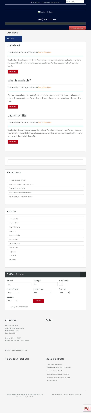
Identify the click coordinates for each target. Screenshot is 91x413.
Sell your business (56, 394)
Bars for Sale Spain (44, 52)
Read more (12, 71)
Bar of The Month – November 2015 (20, 196)
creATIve (31, 397)
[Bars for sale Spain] (45, 12)
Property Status (12, 289)
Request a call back (77, 28)
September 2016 (14, 227)
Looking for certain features (19, 307)
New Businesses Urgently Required (20, 192)
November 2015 (14, 235)
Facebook (14, 45)
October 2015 (13, 239)
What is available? (19, 80)
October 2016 (13, 223)
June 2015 (12, 256)
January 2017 (13, 219)
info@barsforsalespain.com (51, 2)
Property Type (38, 289)
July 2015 (12, 251)
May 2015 (12, 260)
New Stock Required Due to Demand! (21, 184)
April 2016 (12, 231)
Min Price (62, 289)
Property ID (37, 281)
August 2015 (13, 247)
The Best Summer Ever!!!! (17, 188)
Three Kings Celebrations (17, 180)
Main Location (64, 281)
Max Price (10, 297)
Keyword (10, 281)
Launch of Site (17, 115)
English (72, 1)
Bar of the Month (52, 381)
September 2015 (14, 243)
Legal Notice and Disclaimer (73, 394)
